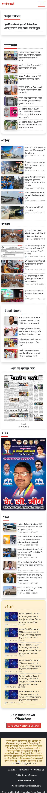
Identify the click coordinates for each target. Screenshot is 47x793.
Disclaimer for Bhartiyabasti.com (26, 786)
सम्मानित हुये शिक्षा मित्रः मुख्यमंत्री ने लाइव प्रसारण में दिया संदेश (31, 66)
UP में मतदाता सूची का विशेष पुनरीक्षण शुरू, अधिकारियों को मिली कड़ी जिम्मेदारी (34, 279)
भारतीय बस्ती (8, 3)
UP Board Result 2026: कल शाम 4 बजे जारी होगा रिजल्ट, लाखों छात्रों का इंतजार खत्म (30, 124)
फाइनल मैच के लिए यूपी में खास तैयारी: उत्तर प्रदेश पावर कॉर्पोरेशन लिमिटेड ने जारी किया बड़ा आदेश (35, 181)
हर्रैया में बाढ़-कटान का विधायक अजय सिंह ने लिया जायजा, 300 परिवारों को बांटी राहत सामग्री (29, 353)
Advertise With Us (26, 780)
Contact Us (39, 770)
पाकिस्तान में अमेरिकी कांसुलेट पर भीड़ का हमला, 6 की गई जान (29, 589)
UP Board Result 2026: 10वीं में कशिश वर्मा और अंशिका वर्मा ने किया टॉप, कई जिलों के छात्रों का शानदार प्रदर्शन (30, 113)
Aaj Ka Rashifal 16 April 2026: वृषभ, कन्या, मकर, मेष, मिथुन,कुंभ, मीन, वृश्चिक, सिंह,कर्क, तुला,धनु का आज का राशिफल (30, 633)
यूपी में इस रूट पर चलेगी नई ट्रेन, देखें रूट (34, 208)
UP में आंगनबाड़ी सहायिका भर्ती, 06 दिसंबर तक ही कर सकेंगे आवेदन (35, 264)
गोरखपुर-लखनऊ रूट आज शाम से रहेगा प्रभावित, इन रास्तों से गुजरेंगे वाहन (35, 165)
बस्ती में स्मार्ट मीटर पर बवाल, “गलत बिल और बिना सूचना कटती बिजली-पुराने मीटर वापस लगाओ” (30, 101)
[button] (4, 474)
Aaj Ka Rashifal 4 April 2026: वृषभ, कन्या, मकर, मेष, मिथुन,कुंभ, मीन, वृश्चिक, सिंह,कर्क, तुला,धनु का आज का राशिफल (30, 695)
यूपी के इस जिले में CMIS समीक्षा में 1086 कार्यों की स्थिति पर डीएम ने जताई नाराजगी (35, 233)
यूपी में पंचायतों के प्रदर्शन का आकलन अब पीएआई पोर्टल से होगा (34, 293)
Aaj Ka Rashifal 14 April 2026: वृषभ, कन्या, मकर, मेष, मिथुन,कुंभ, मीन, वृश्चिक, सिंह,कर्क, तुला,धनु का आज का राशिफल (30, 664)
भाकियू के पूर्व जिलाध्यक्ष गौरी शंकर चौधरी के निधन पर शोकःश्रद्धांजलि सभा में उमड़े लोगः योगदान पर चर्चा (30, 331)
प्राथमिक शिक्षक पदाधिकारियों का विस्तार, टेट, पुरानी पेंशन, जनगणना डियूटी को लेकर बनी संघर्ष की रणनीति (30, 56)
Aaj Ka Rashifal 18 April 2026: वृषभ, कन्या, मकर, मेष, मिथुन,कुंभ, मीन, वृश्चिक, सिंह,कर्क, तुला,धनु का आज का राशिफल (30, 618)
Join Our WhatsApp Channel (24, 726)
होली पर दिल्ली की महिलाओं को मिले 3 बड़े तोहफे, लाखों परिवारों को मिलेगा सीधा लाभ (30, 565)
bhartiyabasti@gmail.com (23, 763)
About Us (12, 770)
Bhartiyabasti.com (19, 792)
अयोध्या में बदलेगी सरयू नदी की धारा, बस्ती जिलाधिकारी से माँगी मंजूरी (34, 195)
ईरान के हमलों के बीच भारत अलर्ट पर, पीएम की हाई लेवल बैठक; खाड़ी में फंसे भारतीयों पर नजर (29, 578)
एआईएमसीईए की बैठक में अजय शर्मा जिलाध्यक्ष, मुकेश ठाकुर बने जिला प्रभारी (30, 342)
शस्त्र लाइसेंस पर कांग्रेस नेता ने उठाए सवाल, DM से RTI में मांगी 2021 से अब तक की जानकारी (29, 320)
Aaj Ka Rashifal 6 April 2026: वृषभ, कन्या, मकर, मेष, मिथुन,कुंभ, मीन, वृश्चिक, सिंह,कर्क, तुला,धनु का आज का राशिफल (30, 680)
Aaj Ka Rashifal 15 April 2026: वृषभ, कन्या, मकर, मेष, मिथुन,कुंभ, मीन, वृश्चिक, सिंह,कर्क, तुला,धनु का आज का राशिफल (30, 649)
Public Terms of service (26, 775)
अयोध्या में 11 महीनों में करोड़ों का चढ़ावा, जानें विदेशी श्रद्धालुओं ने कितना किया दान (35, 150)
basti (23, 424)
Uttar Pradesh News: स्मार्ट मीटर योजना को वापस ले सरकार (30, 77)
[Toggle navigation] (41, 4)
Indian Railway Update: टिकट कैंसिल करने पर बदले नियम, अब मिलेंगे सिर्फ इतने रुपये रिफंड (29, 527)
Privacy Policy (25, 770)
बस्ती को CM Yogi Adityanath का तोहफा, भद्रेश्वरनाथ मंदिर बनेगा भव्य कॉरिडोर (31, 90)
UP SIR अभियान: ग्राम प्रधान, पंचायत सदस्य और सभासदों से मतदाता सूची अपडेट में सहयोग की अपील (35, 249)
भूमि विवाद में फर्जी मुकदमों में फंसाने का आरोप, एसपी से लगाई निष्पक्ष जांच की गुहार (22, 26)
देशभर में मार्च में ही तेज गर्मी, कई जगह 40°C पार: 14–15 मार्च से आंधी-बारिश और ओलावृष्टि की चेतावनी (29, 539)
